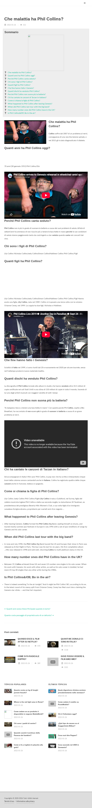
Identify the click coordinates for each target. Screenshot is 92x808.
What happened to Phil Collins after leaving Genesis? (30, 104)
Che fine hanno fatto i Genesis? (21, 88)
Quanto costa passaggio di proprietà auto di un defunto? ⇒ (29, 615)
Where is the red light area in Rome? (29, 702)
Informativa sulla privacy (25, 801)
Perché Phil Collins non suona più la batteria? (27, 94)
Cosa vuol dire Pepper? (67, 735)
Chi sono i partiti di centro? (25, 723)
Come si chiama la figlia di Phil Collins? (24, 101)
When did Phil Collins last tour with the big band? (29, 107)
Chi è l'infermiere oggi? (67, 714)
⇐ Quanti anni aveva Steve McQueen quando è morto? (27, 609)
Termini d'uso (9, 801)
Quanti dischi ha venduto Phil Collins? (24, 91)
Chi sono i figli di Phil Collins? (20, 82)
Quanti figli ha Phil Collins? (19, 85)
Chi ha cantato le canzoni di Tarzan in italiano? (27, 97)
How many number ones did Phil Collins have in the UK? (31, 110)
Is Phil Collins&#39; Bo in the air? (22, 113)
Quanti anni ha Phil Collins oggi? (21, 76)
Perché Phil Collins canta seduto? (22, 79)
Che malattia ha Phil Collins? (20, 72)
